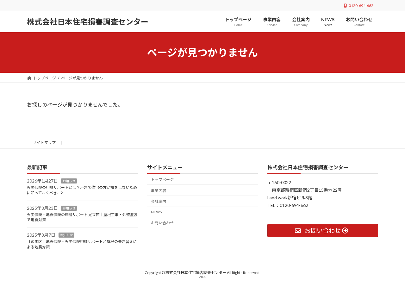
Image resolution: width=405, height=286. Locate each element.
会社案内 (158, 201)
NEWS (156, 211)
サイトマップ (44, 142)
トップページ (162, 179)
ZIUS (202, 277)
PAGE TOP (389, 271)
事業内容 (158, 190)
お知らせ (69, 181)
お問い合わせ (162, 223)
